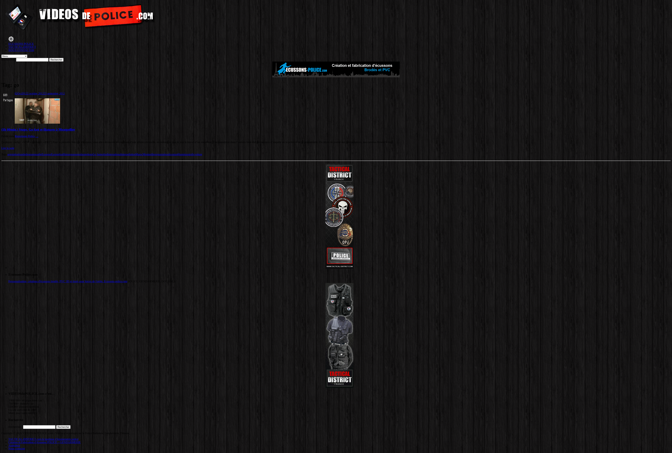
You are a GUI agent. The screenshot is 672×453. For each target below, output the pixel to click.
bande (22, 154)
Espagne (46, 154)
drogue (29, 154)
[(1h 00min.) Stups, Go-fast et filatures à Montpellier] (37, 122)
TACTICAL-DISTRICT (22, 46)
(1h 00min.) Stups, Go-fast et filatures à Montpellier (38, 129)
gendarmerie (83, 154)
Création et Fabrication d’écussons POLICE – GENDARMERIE (44, 442)
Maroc (139, 154)
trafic (191, 154)
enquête (37, 154)
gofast (104, 154)
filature (67, 154)
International (114, 154)
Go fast (97, 154)
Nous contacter (16, 448)
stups (186, 154)
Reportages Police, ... (26, 136)
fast (61, 154)
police (169, 154)
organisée (160, 154)
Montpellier (149, 154)
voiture (198, 154)
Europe (55, 154)
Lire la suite (7, 148)
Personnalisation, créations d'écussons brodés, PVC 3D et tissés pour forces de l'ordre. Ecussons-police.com (67, 281)
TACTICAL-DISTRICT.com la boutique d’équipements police (43, 439)
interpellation (128, 154)
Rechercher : (8, 59)
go (91, 154)
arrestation (13, 154)
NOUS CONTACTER (21, 50)
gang (73, 154)
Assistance (14, 445)
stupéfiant (178, 154)
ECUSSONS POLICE (21, 43)
